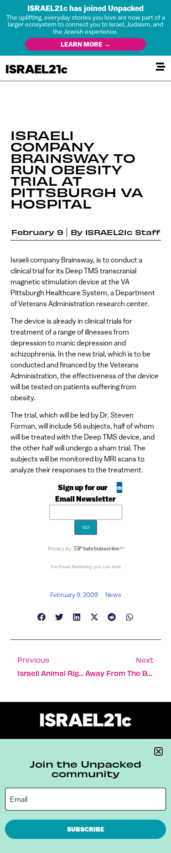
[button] (158, 751)
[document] (85, 426)
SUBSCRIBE (85, 829)
